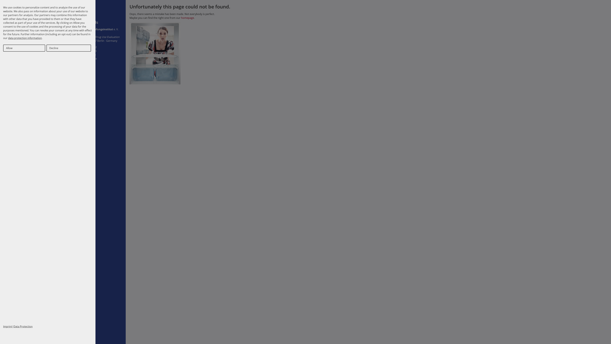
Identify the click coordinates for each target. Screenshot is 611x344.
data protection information (25, 38)
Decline (53, 48)
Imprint (7, 326)
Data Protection (23, 326)
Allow (9, 48)
